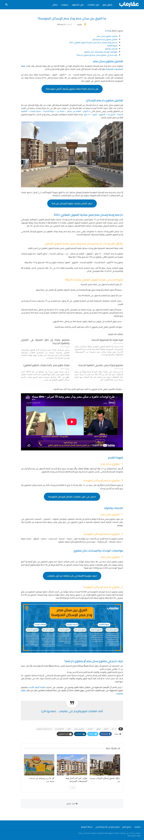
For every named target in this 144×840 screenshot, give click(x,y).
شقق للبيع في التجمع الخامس (107, 827)
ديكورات (64, 5)
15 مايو (87, 114)
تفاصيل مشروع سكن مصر (107, 36)
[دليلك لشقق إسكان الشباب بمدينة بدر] (105, 764)
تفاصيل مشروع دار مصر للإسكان (104, 39)
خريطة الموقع (87, 827)
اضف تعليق (71, 803)
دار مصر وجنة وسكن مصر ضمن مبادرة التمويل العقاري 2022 (93, 42)
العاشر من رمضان (74, 111)
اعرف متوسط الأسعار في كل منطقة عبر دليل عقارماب (72, 576)
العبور (94, 114)
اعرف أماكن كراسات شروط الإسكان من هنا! (72, 203)
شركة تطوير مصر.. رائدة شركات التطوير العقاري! (46, 365)
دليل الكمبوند (78, 5)
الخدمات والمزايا (111, 49)
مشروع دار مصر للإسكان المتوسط (102, 480)
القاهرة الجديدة (59, 729)
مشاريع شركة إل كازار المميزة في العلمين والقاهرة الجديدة (45, 341)
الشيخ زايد (111, 114)
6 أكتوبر (86, 111)
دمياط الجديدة (49, 111)
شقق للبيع (107, 5)
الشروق (102, 114)
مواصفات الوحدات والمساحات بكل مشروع (100, 52)
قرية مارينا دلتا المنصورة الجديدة (107, 339)
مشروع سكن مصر (110, 463)
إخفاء (108, 31)
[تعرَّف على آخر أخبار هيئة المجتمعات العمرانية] (72, 764)
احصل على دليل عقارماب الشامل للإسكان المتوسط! (72, 497)
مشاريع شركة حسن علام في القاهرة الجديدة (100, 365)
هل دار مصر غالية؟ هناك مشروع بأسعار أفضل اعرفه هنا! (72, 89)
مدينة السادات (35, 111)
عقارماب (137, 827)
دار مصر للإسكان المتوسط (44, 729)
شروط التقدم (112, 45)
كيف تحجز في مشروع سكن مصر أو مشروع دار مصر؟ (96, 55)
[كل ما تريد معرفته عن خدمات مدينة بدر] (39, 764)
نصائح (55, 5)
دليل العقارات (93, 5)
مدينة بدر (60, 111)
